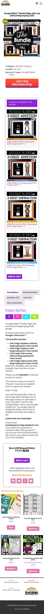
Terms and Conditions (22, 609)
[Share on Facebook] (9, 316)
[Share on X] (26, 316)
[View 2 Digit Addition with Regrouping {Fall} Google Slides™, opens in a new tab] (20, 184)
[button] (37, 23)
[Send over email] (35, 316)
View (11, 527)
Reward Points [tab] (30, 292)
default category (24, 66)
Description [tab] (13, 292)
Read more (33, 529)
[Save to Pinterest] (18, 316)
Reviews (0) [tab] (13, 297)
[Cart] (37, 3)
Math (11, 74)
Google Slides (28, 72)
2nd (19, 69)
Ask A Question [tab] (14, 302)
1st (15, 69)
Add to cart (14, 276)
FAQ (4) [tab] (27, 297)
